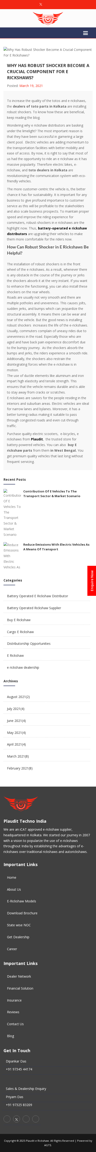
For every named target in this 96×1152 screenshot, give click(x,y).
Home (11, 877)
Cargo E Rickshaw (20, 632)
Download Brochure (22, 913)
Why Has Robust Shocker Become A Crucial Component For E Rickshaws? (48, 71)
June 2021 (16, 720)
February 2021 (20, 768)
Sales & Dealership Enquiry (26, 1088)
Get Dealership (18, 937)
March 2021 (18, 756)
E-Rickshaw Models (21, 901)
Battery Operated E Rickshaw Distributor (37, 596)
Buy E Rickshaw (19, 620)
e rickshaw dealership (23, 667)
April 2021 (16, 744)
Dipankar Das (16, 1061)
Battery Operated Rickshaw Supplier (34, 608)
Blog (10, 1036)
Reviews (13, 1012)
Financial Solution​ (20, 988)
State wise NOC (19, 925)
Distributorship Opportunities (29, 643)
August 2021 (18, 696)
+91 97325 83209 (19, 1105)
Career (12, 949)
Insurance (14, 1000)
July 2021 (15, 708)
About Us (14, 889)
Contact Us (15, 1024)
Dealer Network (19, 976)
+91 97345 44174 (19, 1069)
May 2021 (16, 732)
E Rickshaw (15, 655)
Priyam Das (14, 1097)
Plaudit (37, 439)
